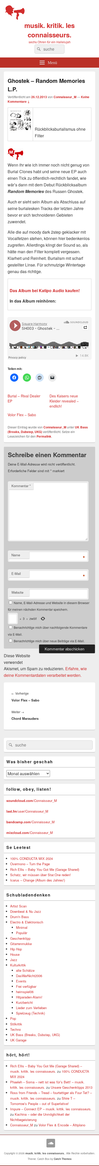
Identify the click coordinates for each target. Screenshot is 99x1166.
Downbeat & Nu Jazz (25, 911)
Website (17, 592)
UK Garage (18, 1040)
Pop (13, 1018)
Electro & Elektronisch (26, 922)
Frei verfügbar (26, 986)
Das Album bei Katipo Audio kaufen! (45, 290)
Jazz (13, 959)
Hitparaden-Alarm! (29, 997)
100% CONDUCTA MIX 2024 (31, 858)
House (15, 954)
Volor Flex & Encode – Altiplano (62, 1125)
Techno (15, 1029)
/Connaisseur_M (31, 800)
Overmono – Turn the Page (30, 863)
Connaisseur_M (65, 97)
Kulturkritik (18, 965)
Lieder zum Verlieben (31, 1007)
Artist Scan (18, 906)
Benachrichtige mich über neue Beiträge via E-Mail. (49, 641)
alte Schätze (25, 970)
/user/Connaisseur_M (27, 811)
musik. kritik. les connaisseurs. (49, 30)
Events (21, 981)
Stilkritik (16, 1024)
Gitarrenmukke (21, 943)
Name (15, 554)
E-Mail (16, 573)
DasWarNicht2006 (29, 975)
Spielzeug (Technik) (30, 1013)
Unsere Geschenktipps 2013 (71, 1087)
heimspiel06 (25, 991)
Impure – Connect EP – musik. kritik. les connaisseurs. (51, 1109)
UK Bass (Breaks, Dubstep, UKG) (35, 1034)
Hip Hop (16, 949)
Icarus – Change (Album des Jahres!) (37, 880)
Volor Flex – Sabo (22, 414)
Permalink (44, 436)
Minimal (21, 927)
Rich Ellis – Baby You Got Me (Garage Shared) (44, 869)
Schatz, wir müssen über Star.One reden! (40, 874)
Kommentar (21, 485)
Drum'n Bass (19, 916)
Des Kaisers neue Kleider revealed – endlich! (64, 401)
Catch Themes (63, 1159)
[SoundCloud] (50, 1143)
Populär (21, 932)
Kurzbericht (24, 1002)
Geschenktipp (20, 938)
